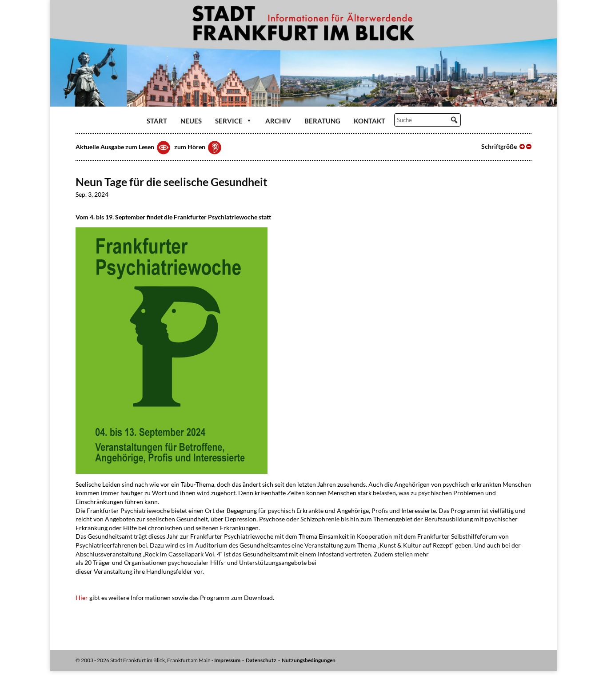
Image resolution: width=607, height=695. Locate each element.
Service (229, 121)
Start (157, 121)
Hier (82, 597)
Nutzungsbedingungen (308, 660)
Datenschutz (261, 660)
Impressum (227, 660)
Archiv (278, 121)
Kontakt (369, 121)
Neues (191, 121)
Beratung (322, 121)
